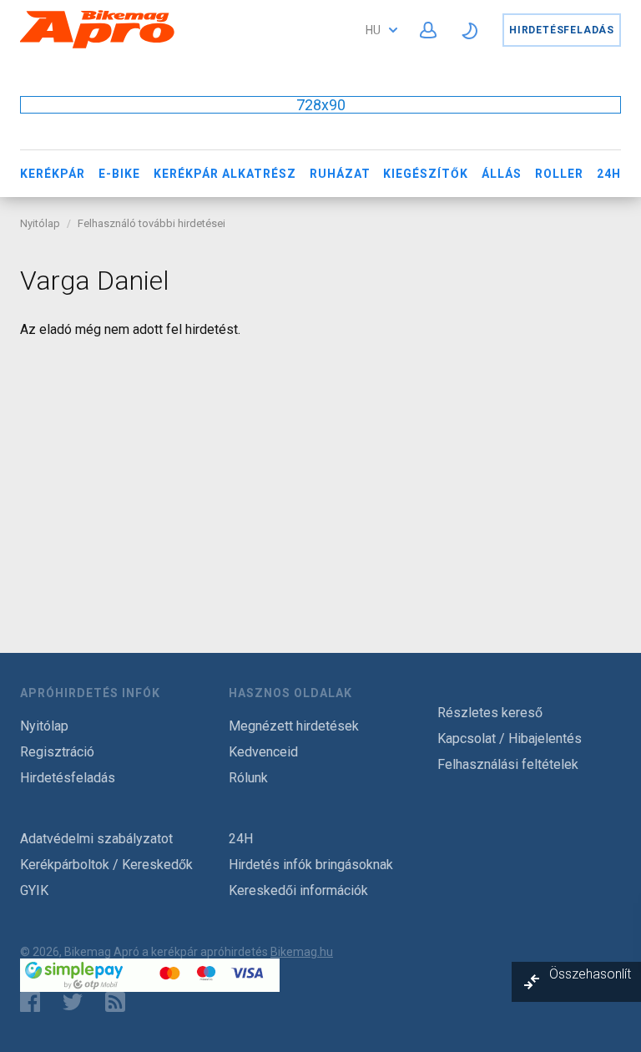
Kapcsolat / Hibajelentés (509, 738)
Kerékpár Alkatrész (225, 173)
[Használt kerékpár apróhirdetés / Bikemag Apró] (97, 45)
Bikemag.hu (301, 951)
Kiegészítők (425, 173)
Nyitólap (40, 223)
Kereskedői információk (298, 890)
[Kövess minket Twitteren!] (73, 1002)
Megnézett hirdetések (294, 726)
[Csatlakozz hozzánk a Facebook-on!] (30, 1002)
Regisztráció (57, 752)
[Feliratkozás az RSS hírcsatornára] (119, 1002)
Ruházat (340, 173)
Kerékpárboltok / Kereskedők (106, 864)
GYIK (34, 890)
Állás (502, 173)
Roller (559, 173)
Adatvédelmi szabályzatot (96, 839)
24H (609, 173)
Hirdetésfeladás (561, 30)
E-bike (119, 173)
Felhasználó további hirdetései (151, 223)
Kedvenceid (263, 752)
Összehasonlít (590, 974)
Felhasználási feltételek (507, 764)
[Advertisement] (320, 471)
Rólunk (248, 778)
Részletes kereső (490, 713)
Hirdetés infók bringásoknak (311, 864)
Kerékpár (52, 173)
